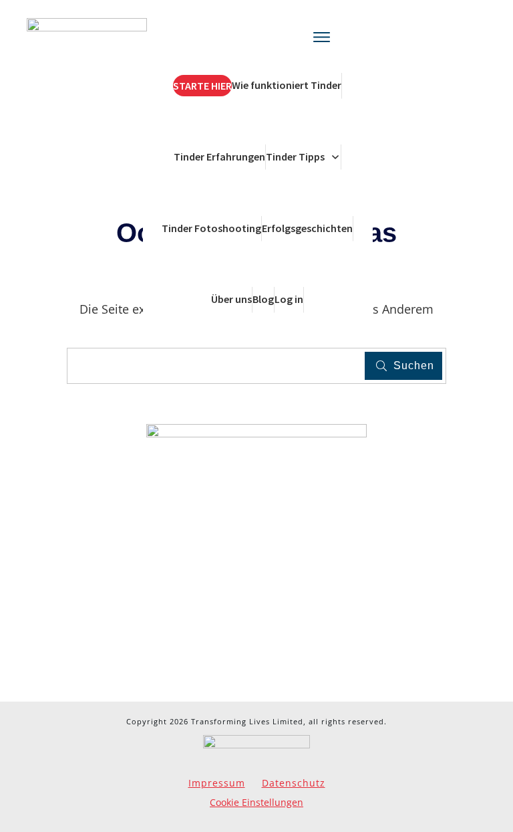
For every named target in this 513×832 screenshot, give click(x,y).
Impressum (216, 782)
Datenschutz (293, 782)
